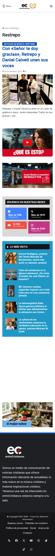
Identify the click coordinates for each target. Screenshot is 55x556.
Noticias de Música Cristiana (19, 44)
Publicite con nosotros (36, 523)
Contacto (27, 533)
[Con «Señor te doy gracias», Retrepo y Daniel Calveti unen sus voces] (27, 89)
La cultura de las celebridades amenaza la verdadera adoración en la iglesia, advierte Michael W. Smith (33, 325)
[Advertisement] (27, 19)
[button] (27, 142)
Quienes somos (15, 523)
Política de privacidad (17, 528)
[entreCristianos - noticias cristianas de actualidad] (28, 6)
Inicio (6, 28)
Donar (33, 528)
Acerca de (43, 528)
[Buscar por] (51, 7)
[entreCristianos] (14, 464)
